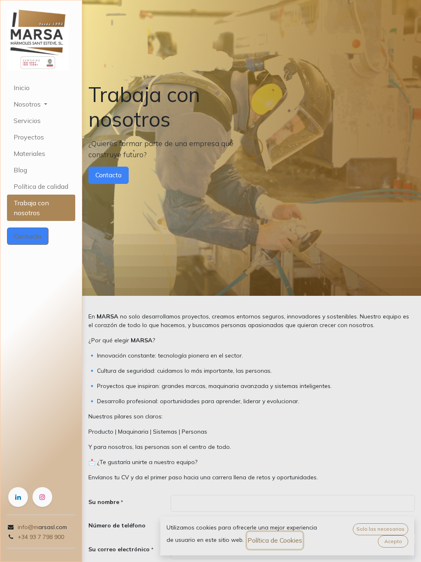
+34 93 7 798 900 (41, 537)
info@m (28, 527)
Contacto (28, 236)
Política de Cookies (275, 540)
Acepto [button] (393, 541)
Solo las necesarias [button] (380, 529)
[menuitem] (41, 87)
